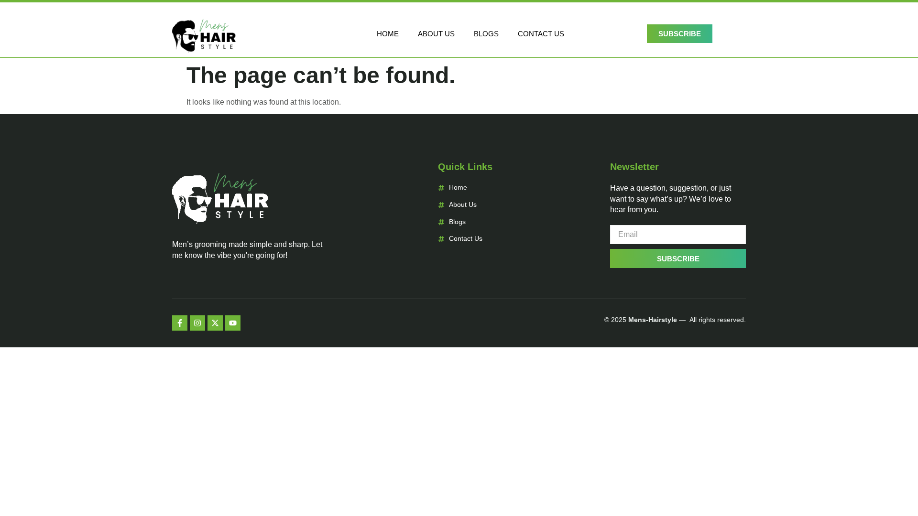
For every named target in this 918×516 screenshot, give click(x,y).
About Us (436, 34)
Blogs (486, 34)
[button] (733, 32)
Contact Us (541, 34)
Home (388, 34)
